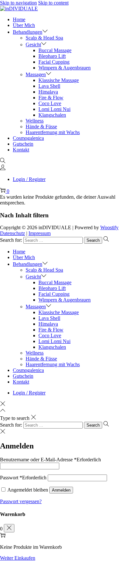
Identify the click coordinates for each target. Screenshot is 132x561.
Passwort (23, 477)
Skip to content (53, 2)
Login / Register (29, 179)
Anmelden (61, 490)
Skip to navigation (18, 2)
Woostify (109, 227)
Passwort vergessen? (21, 501)
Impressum (40, 233)
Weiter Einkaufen (17, 558)
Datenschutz (12, 233)
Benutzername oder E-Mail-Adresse (50, 459)
